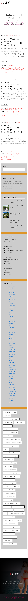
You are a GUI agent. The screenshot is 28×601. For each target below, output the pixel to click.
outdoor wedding (8, 500)
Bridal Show (7, 244)
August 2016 (12, 299)
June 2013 (11, 336)
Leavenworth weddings (9, 490)
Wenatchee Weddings (9, 533)
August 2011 (12, 376)
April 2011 (11, 384)
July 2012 (11, 356)
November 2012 (12, 349)
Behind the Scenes (8, 241)
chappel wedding (11, 67)
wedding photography (9, 520)
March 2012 (11, 364)
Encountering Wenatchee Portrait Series (12, 250)
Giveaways (6, 257)
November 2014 (12, 318)
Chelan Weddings (8, 436)
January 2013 (12, 345)
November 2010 (12, 393)
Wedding (9, 65)
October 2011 (12, 373)
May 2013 (11, 338)
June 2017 (11, 297)
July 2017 (11, 296)
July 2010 (11, 400)
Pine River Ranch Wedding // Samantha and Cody (16, 201)
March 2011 (11, 386)
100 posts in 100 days (13, 108)
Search (5, 166)
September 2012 (12, 353)
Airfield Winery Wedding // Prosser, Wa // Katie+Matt (17, 221)
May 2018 (11, 290)
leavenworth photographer (10, 483)
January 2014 (12, 329)
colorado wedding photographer (11, 446)
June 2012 (11, 358)
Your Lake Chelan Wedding (10, 544)
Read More (4, 61)
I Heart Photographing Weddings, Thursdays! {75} (11, 85)
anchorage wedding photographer (11, 419)
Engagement (7, 252)
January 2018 (12, 294)
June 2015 (11, 312)
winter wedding (8, 540)
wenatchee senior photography (11, 523)
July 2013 (11, 334)
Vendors (6, 270)
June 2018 (11, 288)
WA (5, 513)
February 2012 (12, 365)
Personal (6, 263)
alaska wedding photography (10, 412)
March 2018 (11, 292)
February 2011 (12, 387)
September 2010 (12, 397)
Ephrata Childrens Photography (11, 456)
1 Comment (4, 117)
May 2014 (11, 325)
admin (18, 35)
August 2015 (12, 308)
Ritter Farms (7, 506)
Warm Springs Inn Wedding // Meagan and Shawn (16, 214)
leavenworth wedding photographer (12, 486)
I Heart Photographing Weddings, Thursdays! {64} (11, 128)
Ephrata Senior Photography (10, 463)
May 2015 (11, 314)
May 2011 (11, 382)
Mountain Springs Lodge (10, 496)
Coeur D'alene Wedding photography (12, 69)
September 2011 (12, 375)
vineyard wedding (8, 510)
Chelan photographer (19, 422)
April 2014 (11, 327)
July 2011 (11, 378)
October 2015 (12, 305)
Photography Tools (8, 268)
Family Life (6, 255)
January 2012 (12, 367)
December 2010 (12, 391)
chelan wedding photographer (16, 68)
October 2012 (12, 351)
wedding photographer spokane (10, 70)
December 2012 (12, 347)
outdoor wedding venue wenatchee (12, 503)
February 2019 (12, 286)
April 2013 (11, 340)
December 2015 (12, 303)
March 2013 (11, 342)
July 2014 (11, 323)
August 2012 (12, 354)
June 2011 (11, 380)
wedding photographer (9, 517)
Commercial (7, 246)
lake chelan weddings (9, 479)
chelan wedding (8, 425)
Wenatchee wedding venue (10, 537)
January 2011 (12, 389)
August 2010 (12, 398)
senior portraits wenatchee (18, 506)
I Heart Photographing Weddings (13, 109)
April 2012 (11, 362)
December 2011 (12, 369)
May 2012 (11, 360)
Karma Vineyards (8, 466)
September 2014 (12, 319)
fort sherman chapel (11, 114)
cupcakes (6, 449)
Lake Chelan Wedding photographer (12, 473)
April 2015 (11, 316)
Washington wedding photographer (11, 156)
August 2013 (12, 332)
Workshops (6, 274)
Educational (6, 248)
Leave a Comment (6, 73)
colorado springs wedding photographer (13, 442)
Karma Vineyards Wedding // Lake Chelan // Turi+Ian (17, 226)
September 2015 (12, 307)
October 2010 (12, 395)
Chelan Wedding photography (11, 432)
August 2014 (12, 321)
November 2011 (12, 371)
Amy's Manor (7, 415)
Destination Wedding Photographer (12, 452)
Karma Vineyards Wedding (10, 469)
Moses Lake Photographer (10, 493)
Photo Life (6, 265)
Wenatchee (19, 520)
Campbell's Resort (8, 422)
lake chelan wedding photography (12, 476)
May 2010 (11, 402)
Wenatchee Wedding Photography (11, 530)
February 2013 (12, 343)
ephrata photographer (9, 459)
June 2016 (11, 301)
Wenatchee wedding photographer (14, 71)
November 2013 (12, 330)
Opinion (6, 261)
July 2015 (11, 310)
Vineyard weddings (19, 510)
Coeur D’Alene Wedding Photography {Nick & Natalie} (13, 42)
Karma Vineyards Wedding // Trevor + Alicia (17, 206)
